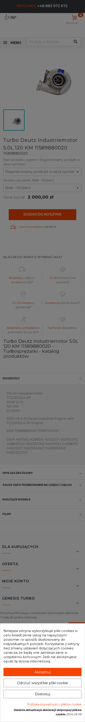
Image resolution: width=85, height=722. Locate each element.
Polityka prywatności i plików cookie (54, 704)
